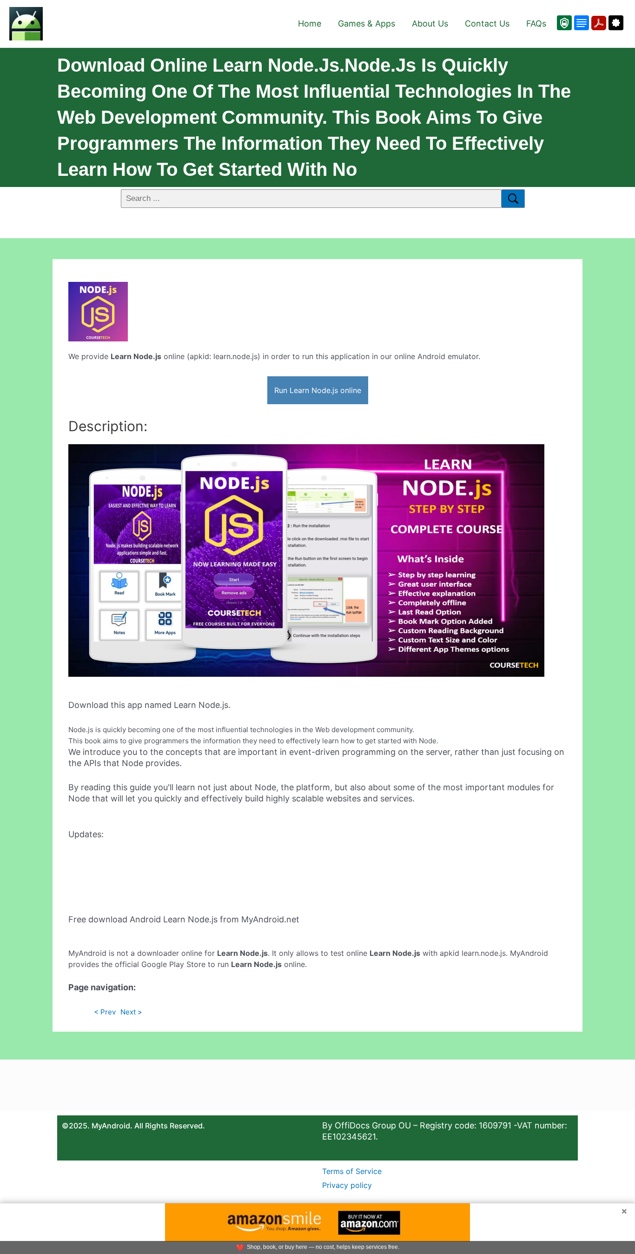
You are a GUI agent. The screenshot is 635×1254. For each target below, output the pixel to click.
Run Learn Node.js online (317, 390)
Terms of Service (352, 1171)
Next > (131, 1011)
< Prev (105, 1011)
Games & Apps (366, 23)
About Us (430, 23)
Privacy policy (347, 1185)
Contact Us (487, 23)
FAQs (536, 23)
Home (309, 23)
